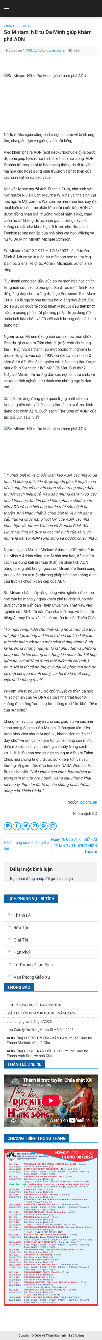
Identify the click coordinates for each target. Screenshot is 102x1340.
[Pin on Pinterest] (44, 826)
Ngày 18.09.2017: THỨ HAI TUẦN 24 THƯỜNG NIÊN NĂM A (74, 845)
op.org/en (88, 802)
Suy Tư (26, 26)
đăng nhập (35, 878)
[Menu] (7, 8)
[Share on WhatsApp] (8, 826)
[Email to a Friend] (34, 826)
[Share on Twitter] (26, 826)
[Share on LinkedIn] (53, 826)
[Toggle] (10, 913)
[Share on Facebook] (17, 826)
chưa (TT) (11, 26)
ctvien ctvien (56, 50)
